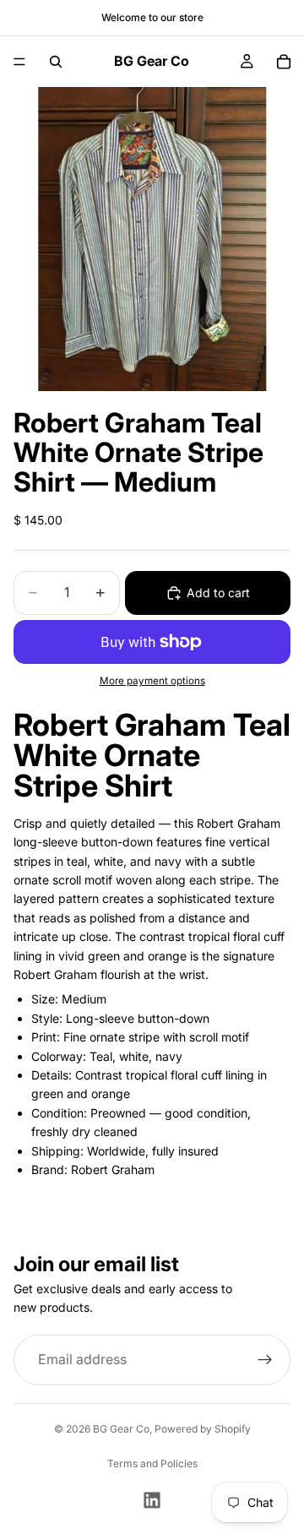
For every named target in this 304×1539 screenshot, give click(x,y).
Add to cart (218, 592)
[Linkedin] (152, 1500)
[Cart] (283, 61)
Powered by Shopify (203, 1428)
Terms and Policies (152, 1463)
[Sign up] (265, 1360)
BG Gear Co (121, 1428)
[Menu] (19, 61)
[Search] (55, 61)
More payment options (152, 681)
